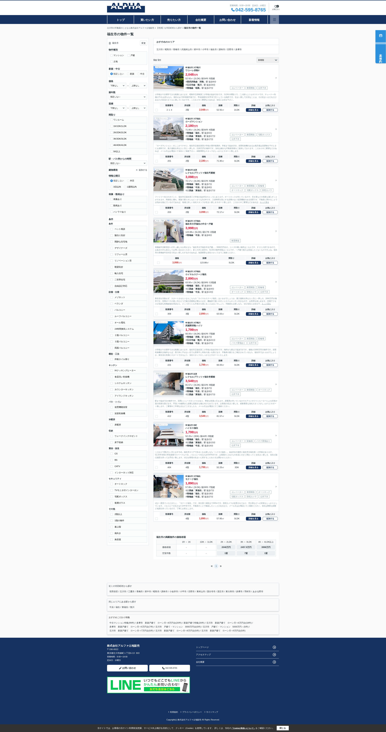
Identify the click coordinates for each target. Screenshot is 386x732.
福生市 (213, 49)
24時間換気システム (124, 329)
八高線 (190, 136)
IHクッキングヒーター (125, 370)
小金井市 (174, 591)
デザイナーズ (121, 248)
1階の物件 (119, 520)
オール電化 (120, 322)
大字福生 (197, 119)
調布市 (222, 49)
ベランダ (119, 303)
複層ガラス (120, 503)
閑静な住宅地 (121, 241)
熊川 (200, 85)
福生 (197, 133)
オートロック (121, 484)
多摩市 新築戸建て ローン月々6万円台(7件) (131, 626)
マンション (118, 55)
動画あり (117, 205)
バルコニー (120, 310)
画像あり (117, 199)
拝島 (202, 81)
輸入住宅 (119, 273)
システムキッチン (123, 383)
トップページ (202, 647)
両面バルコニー (122, 348)
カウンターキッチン (124, 389)
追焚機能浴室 (121, 407)
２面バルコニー (122, 335)
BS (116, 460)
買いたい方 (147, 19)
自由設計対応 (121, 286)
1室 (226, 553)
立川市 (160, 49)
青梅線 (190, 88)
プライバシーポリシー (192, 712)
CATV (117, 466)
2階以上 (118, 514)
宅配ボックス (121, 496)
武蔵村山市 (186, 49)
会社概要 (200, 19)
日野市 (230, 49)
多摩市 (238, 49)
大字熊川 (197, 67)
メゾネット (120, 297)
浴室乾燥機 (120, 413)
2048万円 (226, 547)
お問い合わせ (227, 19)
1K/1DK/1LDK (120, 126)
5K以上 (116, 151)
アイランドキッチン (124, 396)
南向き (118, 533)
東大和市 (230, 591)
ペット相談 (120, 229)
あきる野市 (258, 591)
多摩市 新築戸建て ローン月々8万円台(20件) (159, 623)
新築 (132, 74)
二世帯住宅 (120, 279)
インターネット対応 (124, 472)
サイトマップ (212, 712)
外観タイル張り (122, 359)
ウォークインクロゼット (126, 436)
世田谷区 (114, 591)
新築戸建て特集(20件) (194, 623)
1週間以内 (132, 187)
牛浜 (197, 139)
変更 (143, 43)
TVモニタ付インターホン (126, 490)
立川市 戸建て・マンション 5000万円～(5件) (225, 626)
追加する (270, 110)
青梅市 (176, 49)
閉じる (283, 728)
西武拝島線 (192, 81)
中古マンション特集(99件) (121, 623)
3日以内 (117, 187)
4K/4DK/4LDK (120, 145)
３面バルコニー (122, 341)
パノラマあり (119, 212)
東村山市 (201, 591)
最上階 (118, 527)
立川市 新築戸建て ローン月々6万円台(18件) (229, 623)
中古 (142, 74)
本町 (195, 425)
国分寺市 (211, 591)
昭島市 (168, 49)
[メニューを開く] (274, 19)
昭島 (197, 88)
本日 (132, 180)
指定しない (118, 74)
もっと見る (264, 202)
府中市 (197, 49)
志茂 (195, 170)
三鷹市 (131, 591)
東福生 (198, 136)
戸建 (133, 55)
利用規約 (174, 712)
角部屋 (118, 539)
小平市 (205, 49)
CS (116, 453)
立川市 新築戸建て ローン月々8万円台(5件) (177, 630)
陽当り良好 (120, 235)
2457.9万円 (246, 547)
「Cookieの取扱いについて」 (243, 728)
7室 (246, 553)
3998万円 (266, 547)
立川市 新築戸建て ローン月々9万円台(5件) (223, 630)
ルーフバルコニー (123, 316)
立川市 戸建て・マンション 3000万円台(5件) (178, 626)
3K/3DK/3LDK (120, 139)
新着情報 (254, 19)
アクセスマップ (203, 654)
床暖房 (118, 424)
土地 (115, 61)
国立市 (220, 591)
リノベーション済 (123, 260)
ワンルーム (118, 120)
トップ (121, 19)
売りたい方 (174, 19)
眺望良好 (119, 267)
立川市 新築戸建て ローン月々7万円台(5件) (131, 630)
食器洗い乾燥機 (122, 377)
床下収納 (119, 442)
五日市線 (191, 85)
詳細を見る (253, 110)
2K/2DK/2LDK (120, 132)
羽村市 (247, 591)
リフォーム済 (121, 254)
